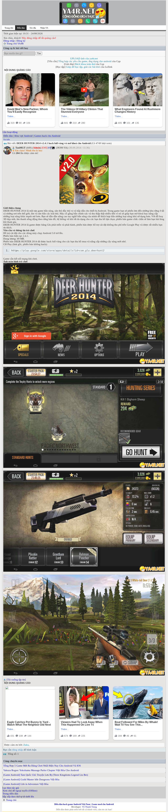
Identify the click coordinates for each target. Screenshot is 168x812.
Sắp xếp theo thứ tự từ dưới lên (18, 796)
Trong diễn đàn (10, 793)
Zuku (26, 744)
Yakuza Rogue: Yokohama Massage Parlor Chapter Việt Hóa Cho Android (41, 770)
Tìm (39, 53)
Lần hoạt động (10, 132)
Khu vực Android (23, 136)
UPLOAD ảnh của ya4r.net (84, 58)
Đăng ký (21, 40)
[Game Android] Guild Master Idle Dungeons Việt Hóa (31, 779)
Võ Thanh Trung (89, 807)
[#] (49, 147)
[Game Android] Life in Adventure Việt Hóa (25, 784)
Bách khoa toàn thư (85, 64)
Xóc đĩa (33, 28)
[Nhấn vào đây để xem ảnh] (84, 179)
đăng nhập (17, 749)
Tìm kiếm (6, 139)
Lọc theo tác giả (10, 788)
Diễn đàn (8, 136)
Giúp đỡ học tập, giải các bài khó (83, 67)
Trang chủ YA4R (15, 43)
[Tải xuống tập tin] (16, 679)
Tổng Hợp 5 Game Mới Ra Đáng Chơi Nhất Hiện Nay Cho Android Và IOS (42, 765)
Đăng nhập (9, 40)
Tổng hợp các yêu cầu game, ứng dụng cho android (84, 61)
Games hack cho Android (47, 136)
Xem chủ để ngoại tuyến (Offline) (19, 790)
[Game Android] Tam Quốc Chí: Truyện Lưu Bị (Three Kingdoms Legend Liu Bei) (45, 775)
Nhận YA (44, 28)
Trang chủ (9, 28)
